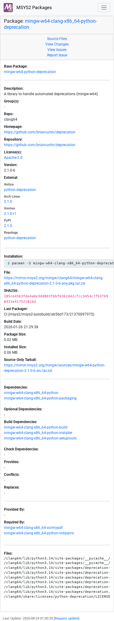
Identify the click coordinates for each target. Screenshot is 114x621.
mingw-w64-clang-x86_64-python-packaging (40, 398)
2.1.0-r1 (10, 214)
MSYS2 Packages (33, 7)
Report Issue (57, 55)
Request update (66, 618)
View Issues (57, 50)
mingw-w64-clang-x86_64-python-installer (38, 433)
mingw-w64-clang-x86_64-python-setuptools (40, 438)
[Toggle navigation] (104, 7)
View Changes (57, 44)
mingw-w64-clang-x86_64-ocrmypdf (33, 528)
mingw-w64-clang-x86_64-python (31, 393)
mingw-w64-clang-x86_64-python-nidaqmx (39, 533)
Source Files (57, 39)
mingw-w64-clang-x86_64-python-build (35, 427)
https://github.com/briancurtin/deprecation (39, 132)
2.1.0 (8, 201)
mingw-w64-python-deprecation (30, 72)
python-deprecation (20, 190)
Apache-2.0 (13, 157)
